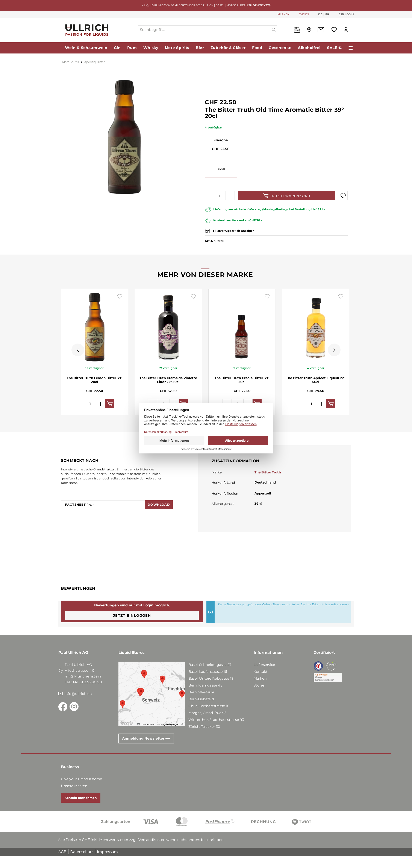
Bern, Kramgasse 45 (205, 685)
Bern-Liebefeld (201, 699)
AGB (62, 852)
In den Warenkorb (290, 196)
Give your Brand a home (81, 779)
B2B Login (346, 14)
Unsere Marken (74, 786)
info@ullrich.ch (78, 694)
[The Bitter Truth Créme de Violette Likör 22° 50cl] (168, 327)
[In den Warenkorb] (109, 403)
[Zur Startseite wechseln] (98, 29)
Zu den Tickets (259, 5)
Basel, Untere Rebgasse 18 (210, 678)
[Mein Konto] (345, 30)
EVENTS (304, 14)
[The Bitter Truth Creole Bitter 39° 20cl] (242, 327)
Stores (259, 685)
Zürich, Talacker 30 (204, 727)
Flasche (221, 140)
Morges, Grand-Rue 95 (207, 713)
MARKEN (283, 14)
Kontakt (261, 672)
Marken (260, 678)
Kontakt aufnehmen (81, 798)
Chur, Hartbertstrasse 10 (209, 706)
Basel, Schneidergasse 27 (209, 665)
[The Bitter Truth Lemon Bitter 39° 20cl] (95, 327)
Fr (327, 14)
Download (159, 505)
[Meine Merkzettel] (334, 30)
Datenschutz (81, 852)
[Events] (297, 31)
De (320, 14)
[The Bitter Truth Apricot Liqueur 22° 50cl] (316, 327)
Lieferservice (264, 665)
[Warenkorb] (353, 29)
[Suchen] (274, 29)
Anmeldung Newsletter (143, 738)
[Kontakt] (321, 30)
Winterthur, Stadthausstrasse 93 (216, 720)
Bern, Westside (201, 692)
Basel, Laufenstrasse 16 (207, 672)
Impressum (107, 852)
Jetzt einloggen (132, 615)
